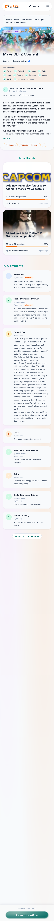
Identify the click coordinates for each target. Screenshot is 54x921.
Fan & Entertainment (12, 31)
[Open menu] (47, 6)
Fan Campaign (10, 145)
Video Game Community (29, 145)
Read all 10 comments (27, 536)
